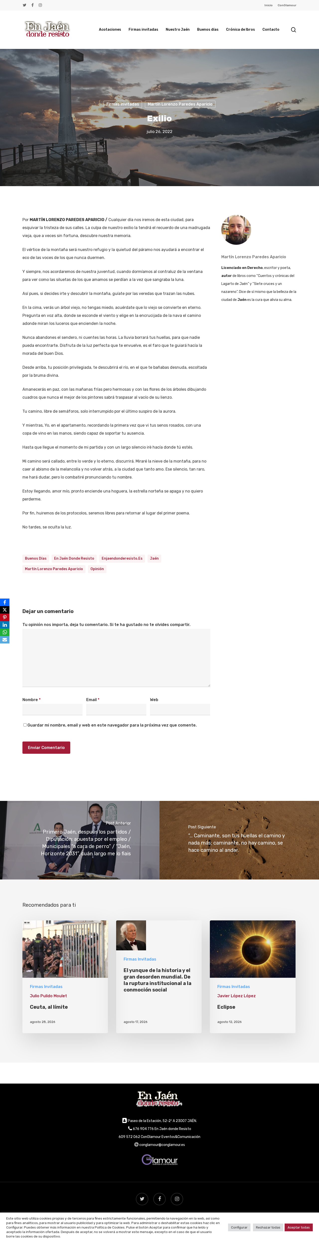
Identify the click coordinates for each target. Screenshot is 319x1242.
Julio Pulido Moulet (48, 996)
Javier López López (236, 996)
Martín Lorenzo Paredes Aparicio (180, 104)
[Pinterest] (4, 617)
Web (154, 699)
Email (92, 699)
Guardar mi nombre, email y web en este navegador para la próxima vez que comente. (112, 725)
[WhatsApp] (4, 632)
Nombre (31, 699)
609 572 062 (129, 1137)
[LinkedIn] (4, 624)
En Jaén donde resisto (74, 558)
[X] (4, 610)
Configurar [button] (239, 1227)
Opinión (97, 569)
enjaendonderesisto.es (122, 558)
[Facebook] (4, 602)
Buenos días (36, 558)
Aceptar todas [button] (299, 1227)
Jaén (154, 558)
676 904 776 (143, 1129)
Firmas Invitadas (122, 104)
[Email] (4, 639)
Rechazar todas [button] (268, 1227)
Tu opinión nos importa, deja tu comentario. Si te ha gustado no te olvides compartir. (106, 624)
